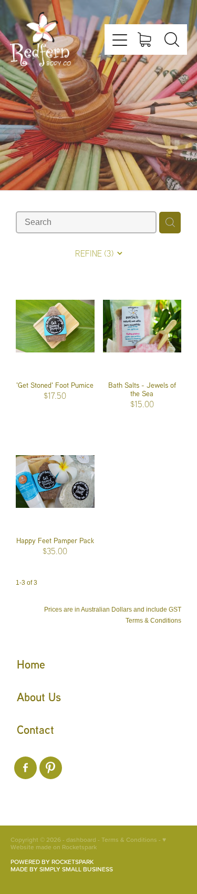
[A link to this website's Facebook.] (25, 768)
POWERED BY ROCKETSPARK (52, 861)
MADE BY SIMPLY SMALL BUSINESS (62, 868)
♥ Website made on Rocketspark (88, 843)
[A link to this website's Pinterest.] (50, 768)
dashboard (81, 839)
